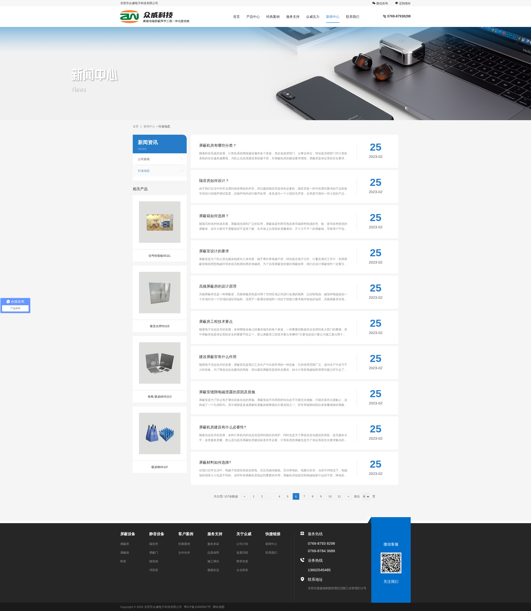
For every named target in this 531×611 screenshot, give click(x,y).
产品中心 (253, 16)
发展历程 (242, 552)
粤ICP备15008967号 (197, 607)
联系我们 (352, 16)
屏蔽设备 (127, 534)
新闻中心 (332, 16)
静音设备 (156, 534)
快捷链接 (273, 534)
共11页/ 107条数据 (227, 496)
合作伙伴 (184, 552)
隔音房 (153, 544)
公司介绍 (242, 544)
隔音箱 (153, 561)
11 (339, 496)
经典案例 (273, 16)
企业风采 (242, 570)
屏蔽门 (153, 552)
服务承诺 (213, 544)
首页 (236, 16)
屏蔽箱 (124, 552)
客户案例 (185, 534)
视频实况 (213, 570)
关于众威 (243, 534)
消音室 (153, 570)
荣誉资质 (242, 561)
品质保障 (213, 552)
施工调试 (213, 561)
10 (330, 496)
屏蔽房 (124, 544)
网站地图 (218, 607)
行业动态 (164, 126)
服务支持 (293, 16)
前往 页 (364, 496)
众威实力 (312, 16)
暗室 (123, 561)
